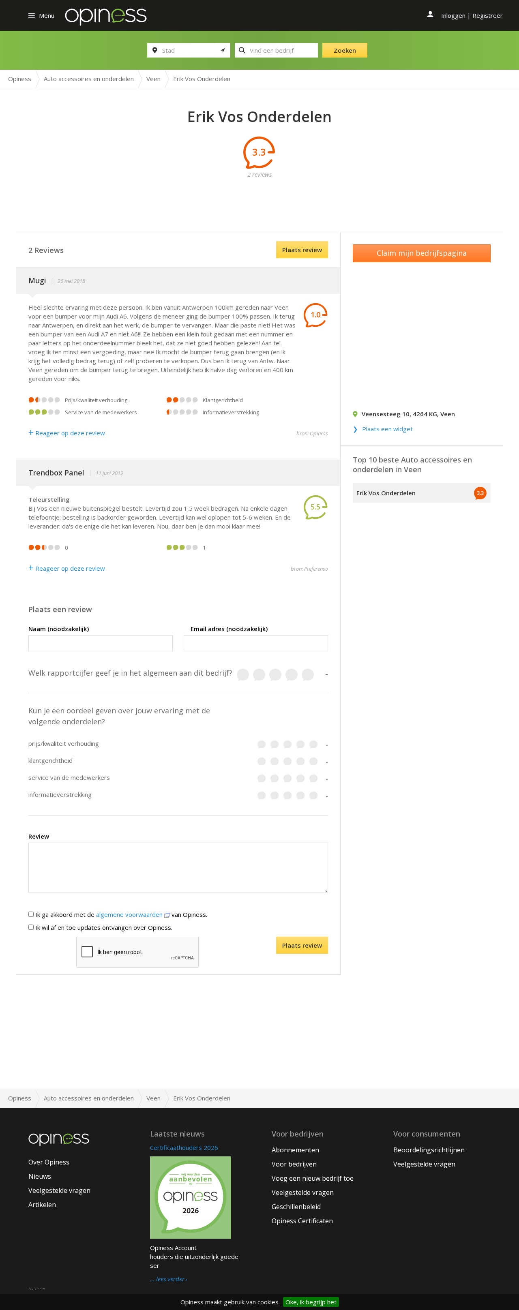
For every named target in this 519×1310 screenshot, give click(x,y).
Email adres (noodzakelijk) (229, 629)
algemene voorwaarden (130, 914)
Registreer (487, 15)
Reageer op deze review (66, 433)
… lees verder (167, 1279)
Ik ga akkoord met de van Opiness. (120, 914)
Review (38, 836)
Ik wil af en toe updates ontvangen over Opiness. (103, 927)
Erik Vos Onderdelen (386, 493)
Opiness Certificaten (302, 1220)
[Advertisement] (259, 197)
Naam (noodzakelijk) (58, 629)
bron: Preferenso (309, 568)
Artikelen (42, 1204)
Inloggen (453, 15)
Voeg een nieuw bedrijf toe (313, 1178)
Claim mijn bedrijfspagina (422, 253)
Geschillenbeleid (296, 1206)
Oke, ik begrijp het (311, 1302)
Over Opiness (48, 1162)
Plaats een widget (387, 429)
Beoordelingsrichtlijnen (429, 1149)
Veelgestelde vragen (59, 1190)
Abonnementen (295, 1149)
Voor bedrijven (294, 1164)
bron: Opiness (312, 433)
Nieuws (39, 1176)
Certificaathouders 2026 (184, 1147)
